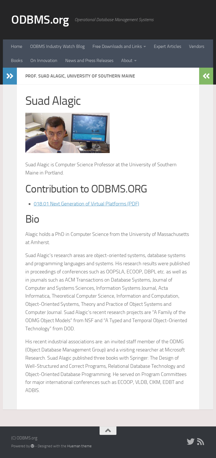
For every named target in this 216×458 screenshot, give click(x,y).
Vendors (196, 46)
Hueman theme (79, 446)
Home (16, 46)
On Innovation (43, 60)
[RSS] (201, 442)
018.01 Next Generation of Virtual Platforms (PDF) (86, 204)
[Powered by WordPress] (32, 446)
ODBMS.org (40, 20)
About (126, 60)
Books (16, 60)
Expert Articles (167, 46)
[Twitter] (191, 442)
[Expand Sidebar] (10, 76)
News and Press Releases (89, 60)
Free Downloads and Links (117, 46)
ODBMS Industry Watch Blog (57, 46)
